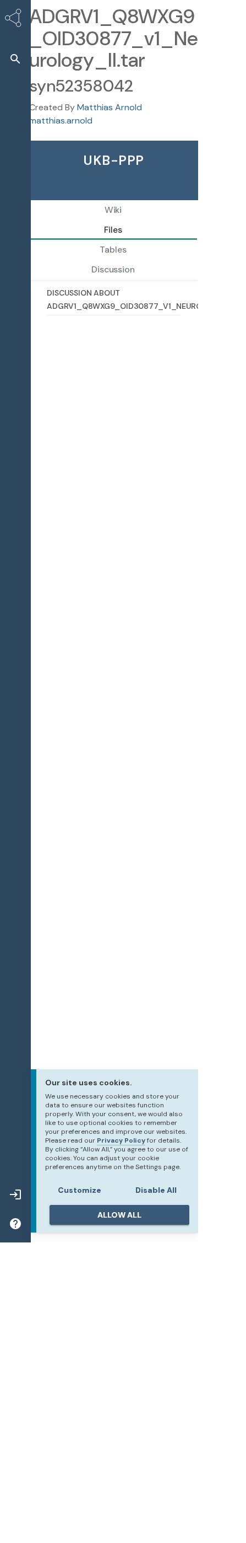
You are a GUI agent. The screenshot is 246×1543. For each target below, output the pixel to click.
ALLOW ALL (119, 1215)
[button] (15, 58)
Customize (79, 1190)
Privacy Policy (121, 1140)
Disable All (156, 1190)
